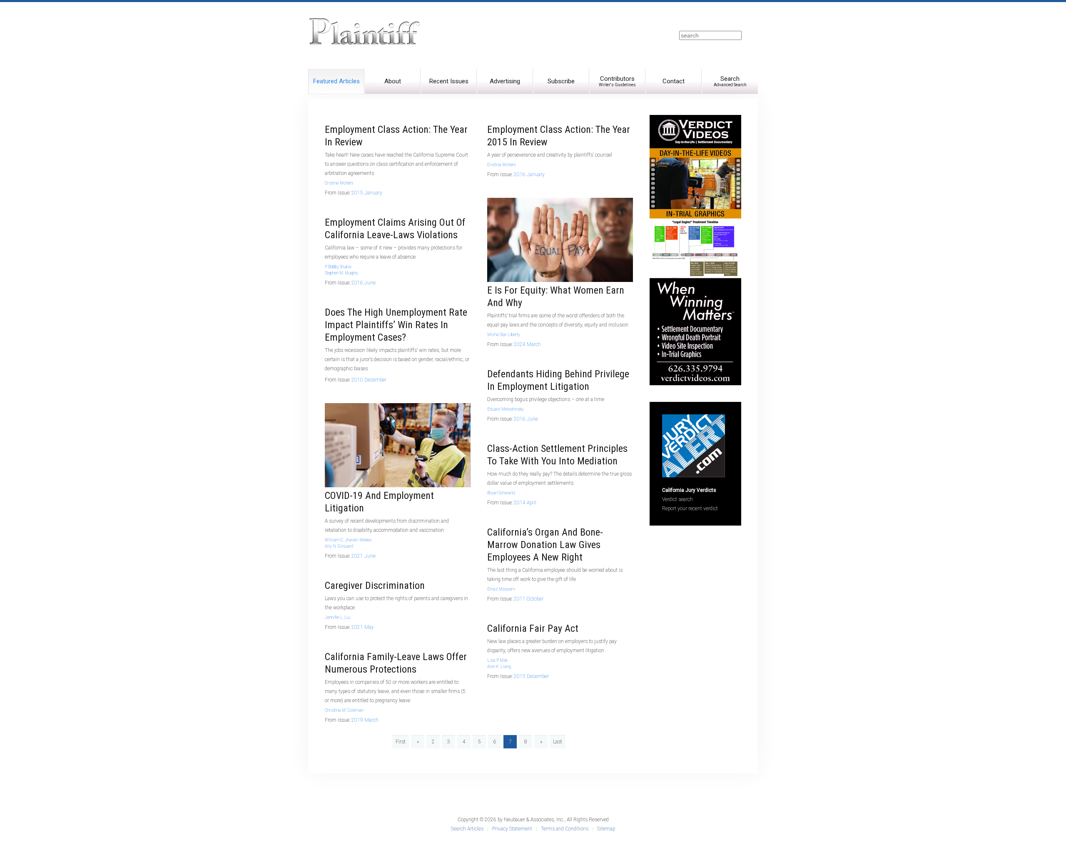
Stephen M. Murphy (341, 273)
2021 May (362, 627)
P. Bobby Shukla (338, 266)
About (392, 81)
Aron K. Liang (499, 666)
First (401, 742)
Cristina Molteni (339, 183)
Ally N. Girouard (339, 546)
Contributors (617, 81)
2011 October (528, 599)
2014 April (525, 503)
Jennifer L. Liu (337, 617)
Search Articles (467, 829)
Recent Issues (448, 81)
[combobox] (710, 35)
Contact (674, 81)
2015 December (531, 676)
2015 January (366, 193)
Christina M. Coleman (344, 710)
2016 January (529, 174)
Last (557, 742)
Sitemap (606, 829)
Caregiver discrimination (375, 585)
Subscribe (561, 81)
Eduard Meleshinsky (505, 409)
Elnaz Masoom (501, 589)
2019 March (365, 720)
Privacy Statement (512, 829)
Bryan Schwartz (501, 493)
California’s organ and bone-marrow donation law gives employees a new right (545, 544)
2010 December (368, 380)
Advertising (505, 81)
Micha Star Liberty (503, 334)
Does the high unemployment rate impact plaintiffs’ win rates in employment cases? (396, 325)
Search (730, 81)
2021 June (363, 556)
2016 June (363, 283)
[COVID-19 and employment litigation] (398, 445)
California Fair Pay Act (532, 628)
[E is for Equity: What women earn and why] (560, 239)
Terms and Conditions (564, 829)
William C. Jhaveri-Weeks (348, 540)
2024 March (527, 344)
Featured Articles (336, 81)
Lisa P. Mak (497, 660)
